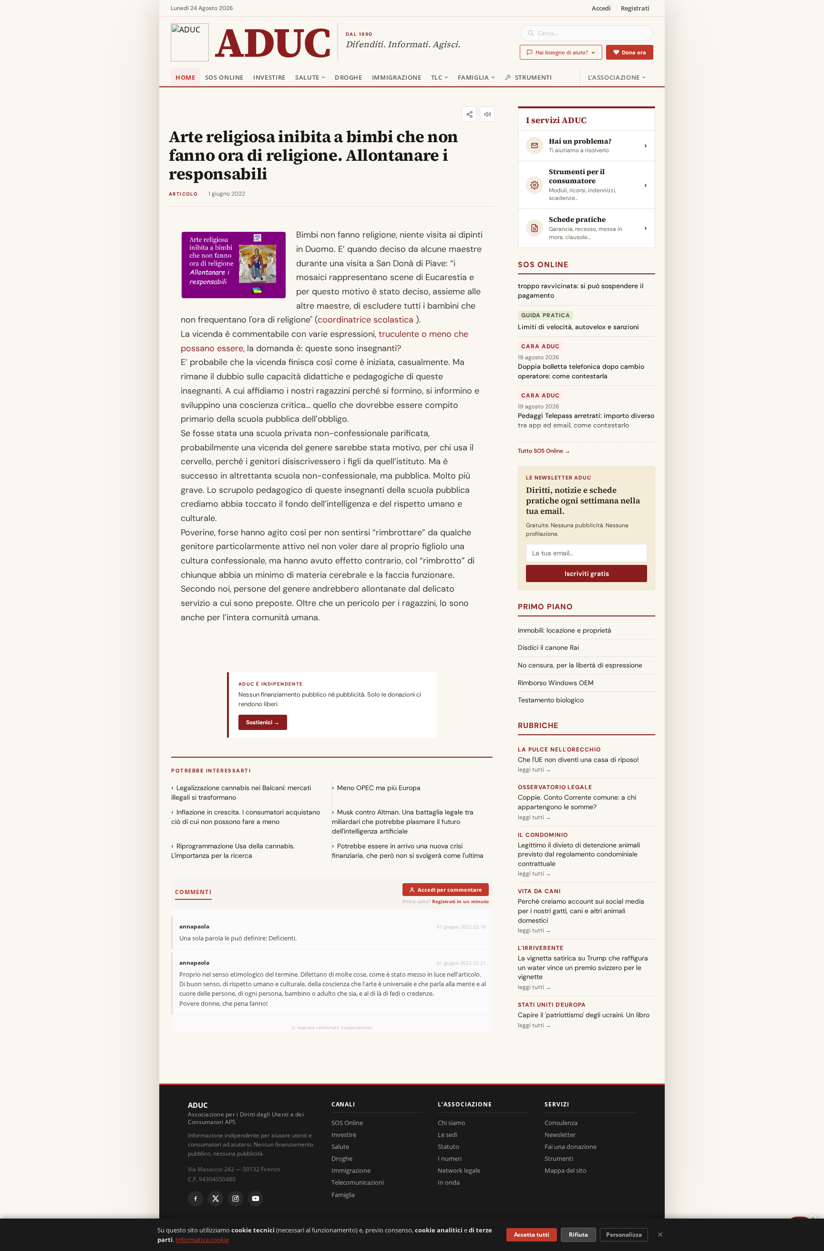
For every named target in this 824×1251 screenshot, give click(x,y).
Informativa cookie (202, 1239)
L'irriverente (540, 948)
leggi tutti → (534, 769)
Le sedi (447, 1134)
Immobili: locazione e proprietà (564, 630)
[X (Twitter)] (215, 1198)
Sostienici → (262, 722)
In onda (449, 1182)
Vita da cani (539, 891)
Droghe (348, 77)
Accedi (601, 8)
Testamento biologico (551, 700)
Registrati (635, 8)
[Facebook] (195, 1198)
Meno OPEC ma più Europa (379, 787)
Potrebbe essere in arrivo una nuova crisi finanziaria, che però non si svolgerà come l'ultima (408, 851)
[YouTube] (255, 1198)
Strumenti (533, 77)
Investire (269, 77)
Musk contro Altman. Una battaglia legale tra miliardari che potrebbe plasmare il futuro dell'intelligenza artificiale (403, 821)
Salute (307, 77)
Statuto (448, 1146)
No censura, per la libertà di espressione (580, 665)
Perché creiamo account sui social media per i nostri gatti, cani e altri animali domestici (581, 910)
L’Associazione (614, 77)
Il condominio (542, 835)
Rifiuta (578, 1234)
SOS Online (224, 77)
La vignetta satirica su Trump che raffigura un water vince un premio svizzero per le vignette (583, 967)
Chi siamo (451, 1122)
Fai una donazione (571, 1146)
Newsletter (560, 1134)
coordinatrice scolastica (365, 319)
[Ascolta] (487, 114)
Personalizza (624, 1234)
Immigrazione (397, 77)
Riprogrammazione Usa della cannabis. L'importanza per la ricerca (233, 851)
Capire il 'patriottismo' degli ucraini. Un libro (583, 1015)
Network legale (459, 1170)
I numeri (450, 1158)
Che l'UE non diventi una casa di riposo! (578, 759)
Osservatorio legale (555, 787)
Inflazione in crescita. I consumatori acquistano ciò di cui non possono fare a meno (245, 817)
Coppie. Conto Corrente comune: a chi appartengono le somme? (577, 802)
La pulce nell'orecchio (559, 749)
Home (185, 77)
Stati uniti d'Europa (552, 1005)
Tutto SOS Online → (544, 451)
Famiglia (473, 77)
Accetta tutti (531, 1234)
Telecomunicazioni (357, 1182)
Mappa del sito (566, 1170)
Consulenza (561, 1122)
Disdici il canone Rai (548, 647)
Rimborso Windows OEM (556, 682)
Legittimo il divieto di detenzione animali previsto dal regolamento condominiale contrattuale (579, 854)
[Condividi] (469, 114)
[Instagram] (235, 1198)
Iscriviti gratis (587, 573)
